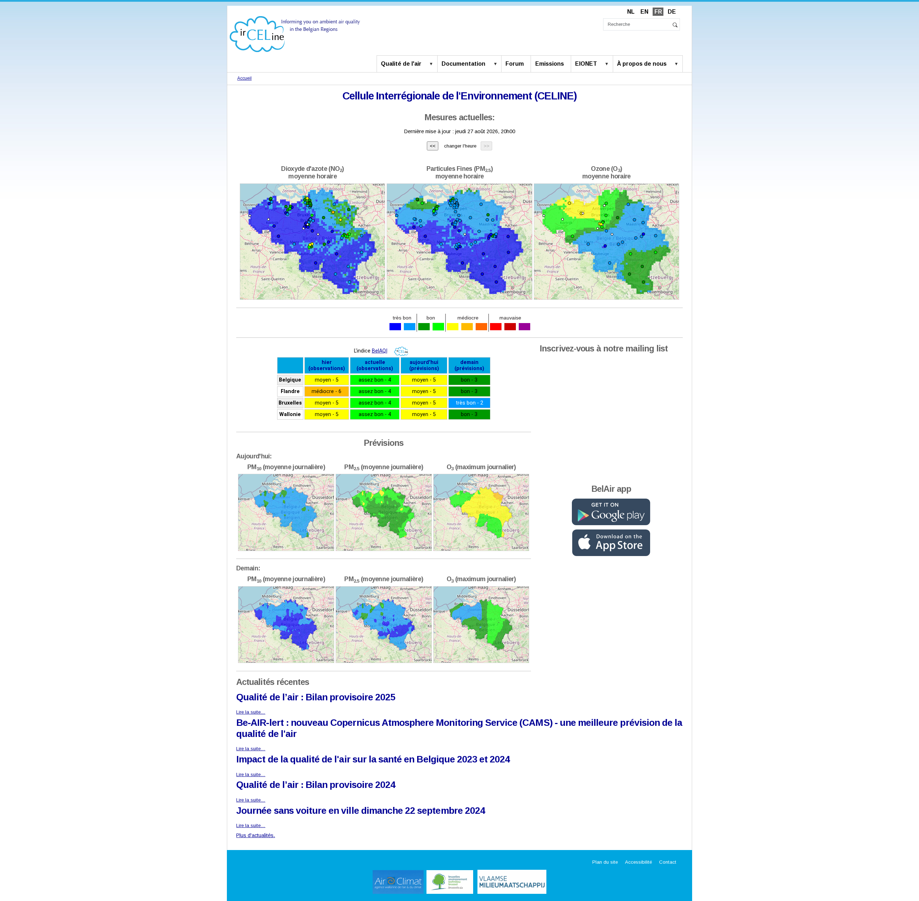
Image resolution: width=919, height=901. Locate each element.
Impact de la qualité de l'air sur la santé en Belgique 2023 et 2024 (373, 759)
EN (644, 12)
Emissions (549, 64)
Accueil (244, 78)
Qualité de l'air (401, 64)
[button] (432, 64)
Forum (514, 64)
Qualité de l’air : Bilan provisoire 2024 (315, 784)
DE (672, 12)
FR (658, 12)
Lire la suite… (250, 712)
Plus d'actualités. (255, 835)
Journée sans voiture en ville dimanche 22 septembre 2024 (360, 810)
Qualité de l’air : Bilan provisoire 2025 (315, 697)
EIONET (586, 64)
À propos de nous (642, 64)
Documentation (463, 64)
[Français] (295, 33)
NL (631, 12)
